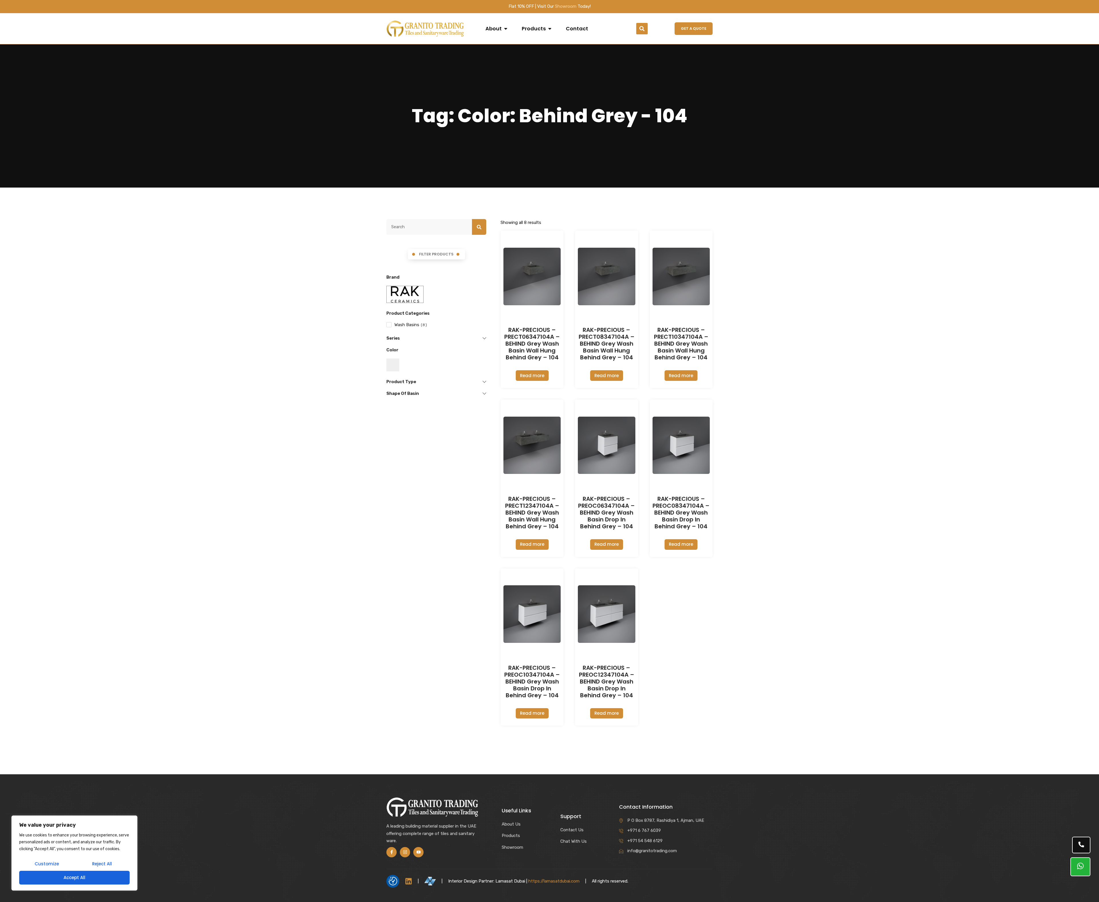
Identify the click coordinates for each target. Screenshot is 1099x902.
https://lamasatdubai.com (554, 881)
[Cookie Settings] (393, 881)
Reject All (102, 864)
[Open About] (505, 28)
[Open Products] (549, 28)
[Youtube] (418, 852)
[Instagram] (405, 852)
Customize (47, 864)
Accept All (74, 878)
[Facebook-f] (391, 852)
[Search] (479, 227)
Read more (532, 376)
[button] (642, 28)
